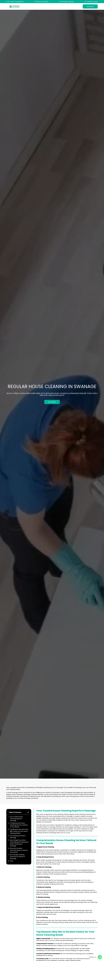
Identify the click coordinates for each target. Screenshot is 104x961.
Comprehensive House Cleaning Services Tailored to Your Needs (18, 825)
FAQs (11, 861)
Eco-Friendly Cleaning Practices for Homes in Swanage (17, 856)
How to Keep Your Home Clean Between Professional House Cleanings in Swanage (19, 843)
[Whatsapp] (100, 957)
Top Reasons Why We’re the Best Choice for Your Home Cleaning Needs (19, 831)
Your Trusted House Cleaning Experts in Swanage (16, 818)
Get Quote (90, 6)
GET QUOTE (52, 402)
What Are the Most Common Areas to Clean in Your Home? (19, 850)
